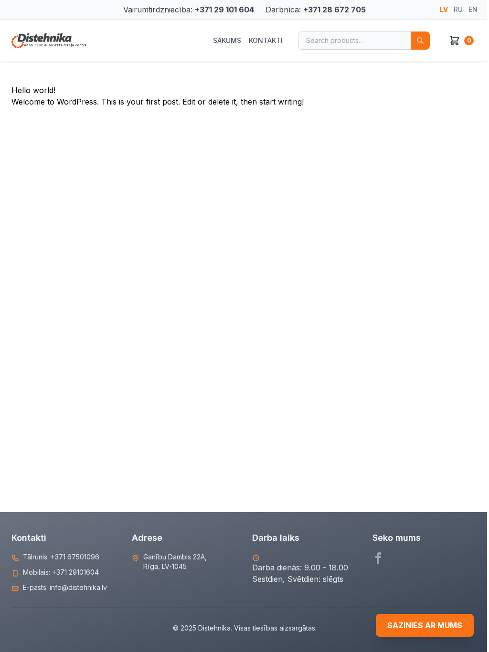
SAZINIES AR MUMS (424, 625)
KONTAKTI (266, 40)
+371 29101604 (75, 572)
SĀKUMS (227, 40)
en (473, 9)
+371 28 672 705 (334, 9)
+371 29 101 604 (224, 9)
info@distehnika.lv (78, 587)
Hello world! (33, 90)
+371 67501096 (75, 557)
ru (458, 9)
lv (444, 9)
